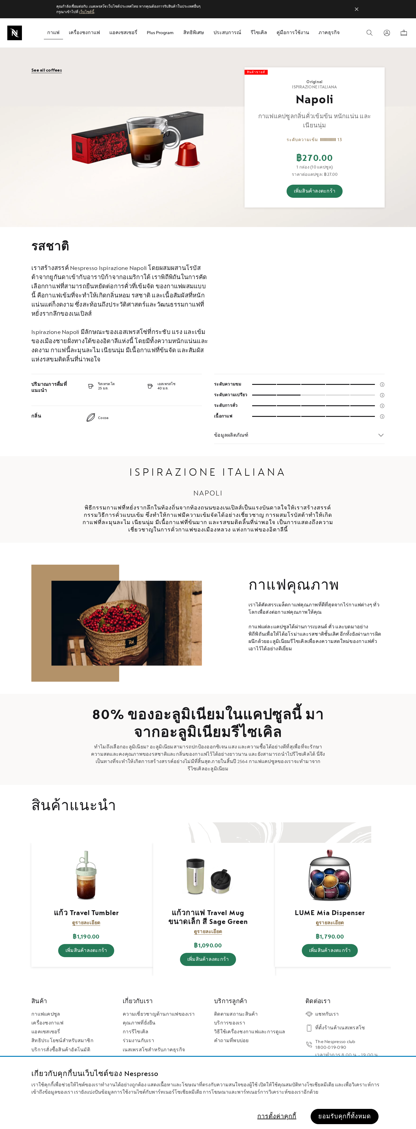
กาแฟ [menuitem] (53, 33)
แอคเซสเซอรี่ (45, 1032)
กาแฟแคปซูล (45, 1014)
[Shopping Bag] (404, 33)
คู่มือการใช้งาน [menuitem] (293, 33)
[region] (208, 1093)
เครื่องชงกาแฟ (47, 1023)
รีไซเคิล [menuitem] (259, 33)
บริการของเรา (229, 1023)
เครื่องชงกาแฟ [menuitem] (84, 33)
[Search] (370, 33)
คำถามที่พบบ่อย (231, 1041)
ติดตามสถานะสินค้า (236, 1014)
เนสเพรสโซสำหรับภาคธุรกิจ (154, 1050)
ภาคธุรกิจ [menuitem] (329, 33)
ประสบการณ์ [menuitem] (227, 33)
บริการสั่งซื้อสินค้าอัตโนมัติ (60, 1050)
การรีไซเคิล (135, 1032)
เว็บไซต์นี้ (86, 12)
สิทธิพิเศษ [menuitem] (193, 33)
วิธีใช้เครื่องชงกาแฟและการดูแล (249, 1032)
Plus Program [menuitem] (160, 33)
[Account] (387, 33)
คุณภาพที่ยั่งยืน (139, 1023)
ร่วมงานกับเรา (138, 1041)
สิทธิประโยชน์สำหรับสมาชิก (62, 1041)
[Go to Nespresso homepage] (14, 33)
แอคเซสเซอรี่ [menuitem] (123, 33)
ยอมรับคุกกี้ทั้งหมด (344, 1116)
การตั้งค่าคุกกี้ (276, 1116)
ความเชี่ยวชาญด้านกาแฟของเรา (159, 1014)
